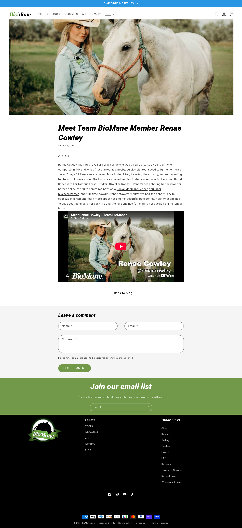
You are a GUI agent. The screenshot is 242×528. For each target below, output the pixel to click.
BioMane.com (88, 523)
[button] (109, 14)
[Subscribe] (148, 407)
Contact (166, 446)
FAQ (163, 458)
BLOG (88, 450)
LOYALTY (90, 444)
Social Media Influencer (132, 189)
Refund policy (125, 523)
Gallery (165, 440)
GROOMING (91, 432)
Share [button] (65, 155)
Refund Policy (169, 476)
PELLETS (90, 420)
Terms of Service (171, 470)
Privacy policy (141, 523)
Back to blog (123, 293)
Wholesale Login (171, 482)
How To (166, 452)
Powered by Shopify (105, 523)
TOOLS (89, 426)
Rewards (166, 434)
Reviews (166, 464)
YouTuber (155, 189)
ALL (87, 438)
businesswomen (68, 194)
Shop (164, 428)
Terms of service (160, 523)
